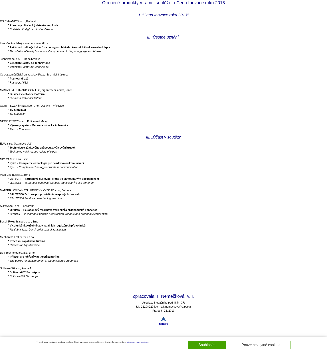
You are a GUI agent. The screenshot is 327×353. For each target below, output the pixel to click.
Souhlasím (206, 345)
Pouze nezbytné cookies (261, 345)
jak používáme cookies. (138, 342)
